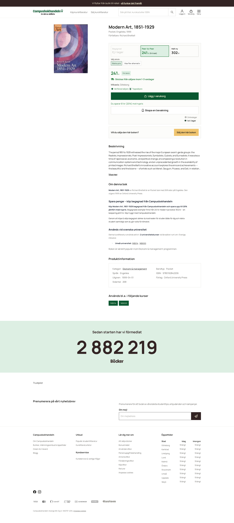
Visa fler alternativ (132, 63)
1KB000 (142, 243)
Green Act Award (40, 449)
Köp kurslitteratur (79, 12)
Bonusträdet (124, 445)
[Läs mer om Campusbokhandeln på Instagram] (39, 491)
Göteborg (166, 445)
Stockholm (166, 469)
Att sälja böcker (125, 441)
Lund (164, 457)
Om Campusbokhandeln (43, 441)
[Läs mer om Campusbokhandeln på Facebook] (34, 491)
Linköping (166, 453)
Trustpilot (38, 382)
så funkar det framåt (131, 3)
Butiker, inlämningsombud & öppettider (49, 445)
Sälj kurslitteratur (99, 12)
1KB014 (135, 243)
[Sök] (172, 12)
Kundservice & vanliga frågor (88, 458)
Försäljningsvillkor (126, 460)
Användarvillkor (125, 449)
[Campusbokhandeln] (48, 11)
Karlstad (165, 449)
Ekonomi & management (135, 268)
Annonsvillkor (124, 457)
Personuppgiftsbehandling (130, 453)
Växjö (164, 482)
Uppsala (165, 478)
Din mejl (160, 413)
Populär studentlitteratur (86, 441)
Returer (122, 468)
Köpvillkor (123, 464)
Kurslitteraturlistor (84, 445)
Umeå (164, 473)
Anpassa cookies (126, 472)
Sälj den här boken (186, 132)
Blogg (35, 453)
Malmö (164, 461)
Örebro (165, 465)
